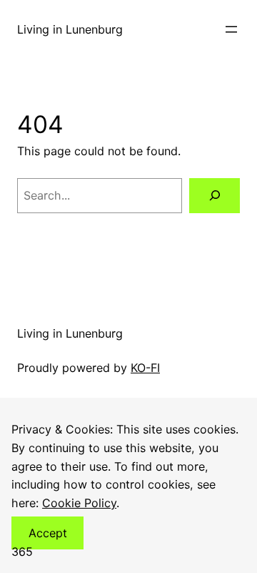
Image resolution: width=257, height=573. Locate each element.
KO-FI (145, 368)
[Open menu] (231, 29)
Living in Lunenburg (70, 29)
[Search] (214, 195)
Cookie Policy (79, 503)
